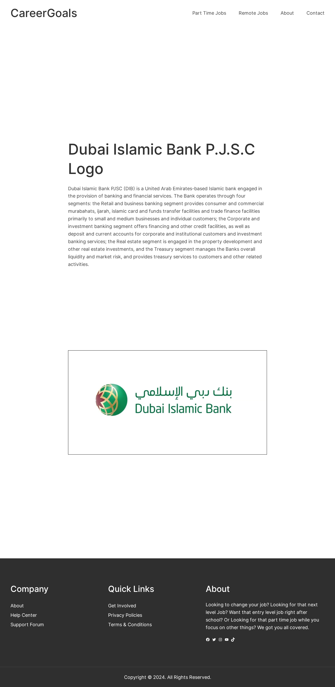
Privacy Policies (125, 615)
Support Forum (27, 624)
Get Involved (122, 605)
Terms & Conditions (130, 624)
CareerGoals (43, 13)
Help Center (23, 615)
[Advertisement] (167, 70)
